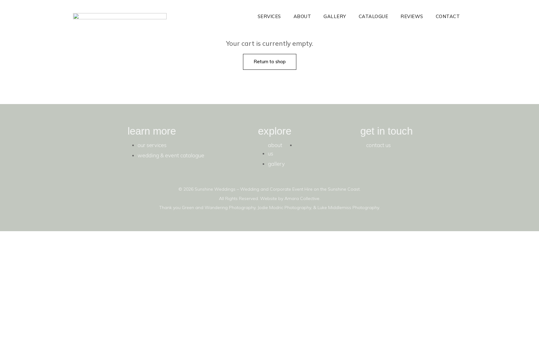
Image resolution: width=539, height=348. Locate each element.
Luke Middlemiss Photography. (349, 207)
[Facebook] (368, 165)
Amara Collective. (302, 198)
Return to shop (270, 61)
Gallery (334, 16)
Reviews (412, 16)
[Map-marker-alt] (405, 165)
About (302, 16)
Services (269, 16)
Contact (448, 16)
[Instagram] (386, 165)
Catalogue (373, 16)
